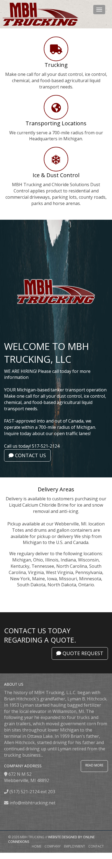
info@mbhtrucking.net (32, 803)
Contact (96, 846)
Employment (74, 846)
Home (36, 846)
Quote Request (82, 653)
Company (53, 846)
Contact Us (30, 455)
